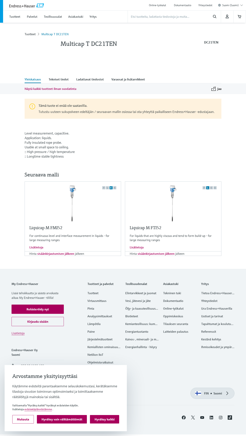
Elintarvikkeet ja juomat (140, 293)
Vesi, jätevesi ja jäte (138, 301)
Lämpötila (94, 324)
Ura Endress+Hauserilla (216, 308)
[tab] (35, 79)
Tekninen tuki (172, 293)
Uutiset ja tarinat (212, 316)
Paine (91, 331)
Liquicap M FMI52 (46, 227)
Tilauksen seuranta (175, 324)
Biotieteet (131, 316)
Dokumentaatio (182, 5)
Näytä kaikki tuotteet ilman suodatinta (50, 89)
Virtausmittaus (96, 301)
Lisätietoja (36, 247)
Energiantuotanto (136, 331)
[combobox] (232, 5)
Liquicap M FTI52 (146, 227)
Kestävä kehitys (211, 339)
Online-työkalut (157, 5)
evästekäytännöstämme (38, 409)
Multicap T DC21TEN (55, 34)
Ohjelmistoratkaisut (100, 362)
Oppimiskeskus (173, 316)
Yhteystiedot (205, 5)
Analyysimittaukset (99, 316)
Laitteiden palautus (175, 331)
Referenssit (208, 331)
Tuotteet (30, 34)
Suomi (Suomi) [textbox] (230, 5)
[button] (38, 309)
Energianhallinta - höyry (141, 347)
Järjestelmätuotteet (99, 339)
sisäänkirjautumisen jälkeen (55, 254)
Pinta (90, 308)
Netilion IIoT (95, 355)
